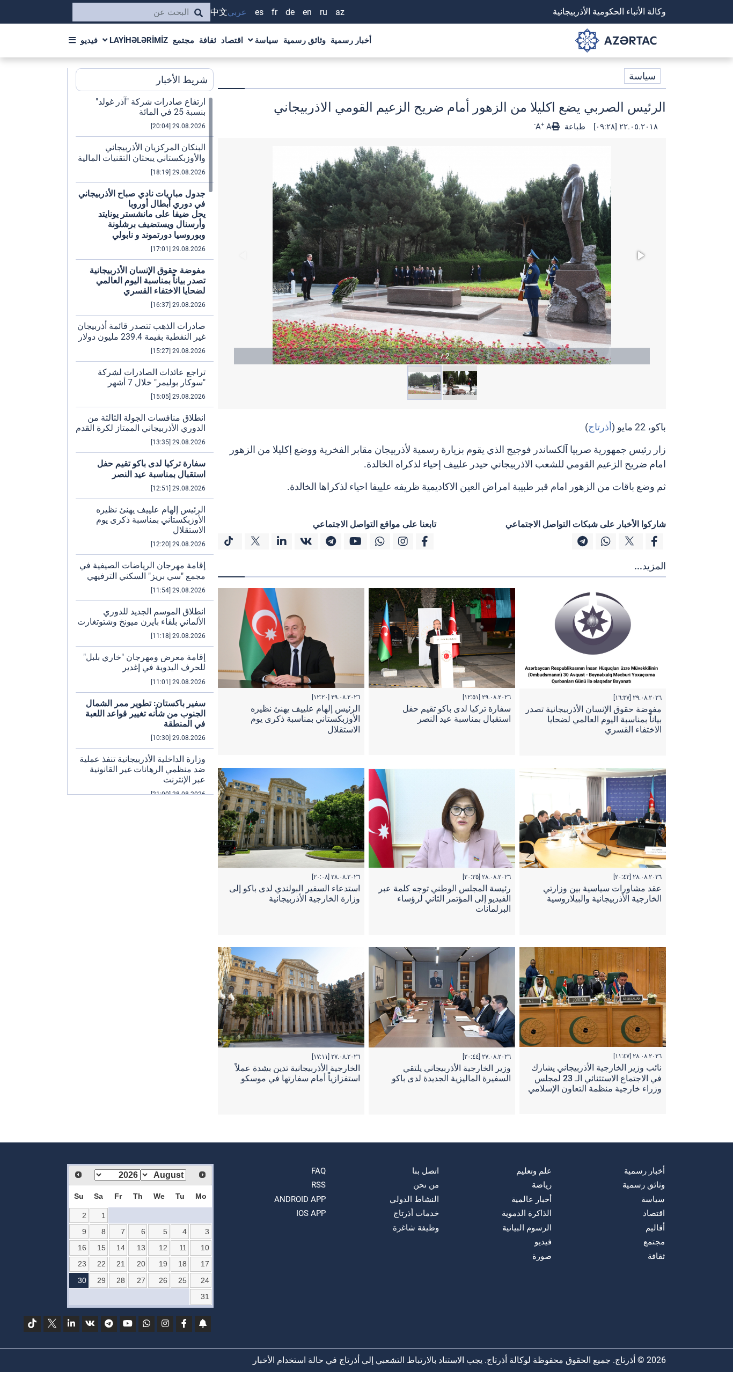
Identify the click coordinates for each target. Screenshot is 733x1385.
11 (183, 1247)
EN (307, 12)
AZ (339, 12)
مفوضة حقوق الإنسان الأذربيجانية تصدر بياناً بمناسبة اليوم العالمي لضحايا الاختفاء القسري (593, 719)
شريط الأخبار (182, 79)
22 (101, 1263)
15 (101, 1247)
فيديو (89, 40)
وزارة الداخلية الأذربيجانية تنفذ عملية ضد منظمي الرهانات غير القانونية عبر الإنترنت (142, 769)
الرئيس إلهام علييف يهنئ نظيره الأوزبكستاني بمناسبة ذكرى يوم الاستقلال (305, 719)
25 (182, 1280)
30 (82, 1280)
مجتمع (183, 40)
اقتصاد (232, 40)
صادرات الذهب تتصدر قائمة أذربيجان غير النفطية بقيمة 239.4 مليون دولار (141, 331)
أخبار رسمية (351, 40)
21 (120, 1263)
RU (323, 12)
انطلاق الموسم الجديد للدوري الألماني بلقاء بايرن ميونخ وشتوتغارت (141, 616)
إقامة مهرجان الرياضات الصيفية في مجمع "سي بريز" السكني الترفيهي (142, 570)
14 (120, 1247)
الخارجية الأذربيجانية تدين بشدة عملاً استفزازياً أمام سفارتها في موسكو (297, 1073)
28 (120, 1280)
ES (259, 12)
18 (182, 1263)
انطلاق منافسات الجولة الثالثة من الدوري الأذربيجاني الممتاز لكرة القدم (141, 423)
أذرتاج (600, 427)
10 (205, 1247)
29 (101, 1280)
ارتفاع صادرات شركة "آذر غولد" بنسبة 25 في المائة (151, 107)
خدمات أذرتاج (416, 1213)
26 (163, 1280)
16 (82, 1247)
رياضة (542, 1185)
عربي (237, 12)
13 (141, 1247)
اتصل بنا (425, 1171)
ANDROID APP (300, 1199)
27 (141, 1280)
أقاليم (655, 1228)
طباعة (573, 126)
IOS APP (311, 1213)
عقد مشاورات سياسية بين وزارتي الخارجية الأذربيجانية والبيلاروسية (602, 893)
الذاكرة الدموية (527, 1213)
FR (274, 12)
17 (205, 1263)
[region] (145, 445)
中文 (219, 12)
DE (290, 12)
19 (163, 1263)
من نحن (426, 1185)
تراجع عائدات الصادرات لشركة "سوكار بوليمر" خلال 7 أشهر (152, 377)
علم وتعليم (534, 1171)
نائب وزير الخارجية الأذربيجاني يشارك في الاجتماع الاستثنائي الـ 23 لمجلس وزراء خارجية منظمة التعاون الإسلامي (595, 1077)
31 (205, 1296)
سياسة (265, 40)
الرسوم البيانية (527, 1228)
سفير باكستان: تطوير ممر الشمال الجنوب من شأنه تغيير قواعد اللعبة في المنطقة (145, 713)
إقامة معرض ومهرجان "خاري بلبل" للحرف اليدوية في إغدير (144, 662)
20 (141, 1263)
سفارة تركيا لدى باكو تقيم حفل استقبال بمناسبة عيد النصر (456, 714)
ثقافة (207, 40)
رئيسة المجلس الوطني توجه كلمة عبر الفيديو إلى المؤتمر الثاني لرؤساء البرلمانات (444, 898)
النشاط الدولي (414, 1199)
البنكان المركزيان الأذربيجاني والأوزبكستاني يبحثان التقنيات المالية (142, 152)
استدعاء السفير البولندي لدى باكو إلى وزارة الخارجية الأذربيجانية (294, 893)
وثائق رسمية (304, 40)
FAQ (318, 1171)
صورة (542, 1256)
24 (205, 1280)
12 (163, 1247)
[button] (442, 255)
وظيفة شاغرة (416, 1228)
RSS (318, 1185)
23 (82, 1263)
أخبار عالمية (531, 1199)
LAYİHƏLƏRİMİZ (137, 40)
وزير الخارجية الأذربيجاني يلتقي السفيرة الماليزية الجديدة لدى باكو (451, 1073)
